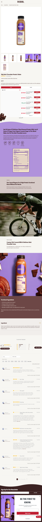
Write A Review (38, 347)
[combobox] (6, 357)
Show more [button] (29, 361)
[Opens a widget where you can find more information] (38, 517)
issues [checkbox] (25, 361)
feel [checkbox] (9, 361)
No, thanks (28, 518)
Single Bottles (6, 5)
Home (2, 5)
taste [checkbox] (6, 361)
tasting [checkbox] (12, 361)
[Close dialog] (40, 496)
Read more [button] (18, 421)
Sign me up (27, 513)
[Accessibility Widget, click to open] (2, 517)
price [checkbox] (22, 361)
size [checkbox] (3, 361)
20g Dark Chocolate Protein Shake (13, 5)
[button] (21, 30)
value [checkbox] (19, 361)
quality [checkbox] (16, 361)
